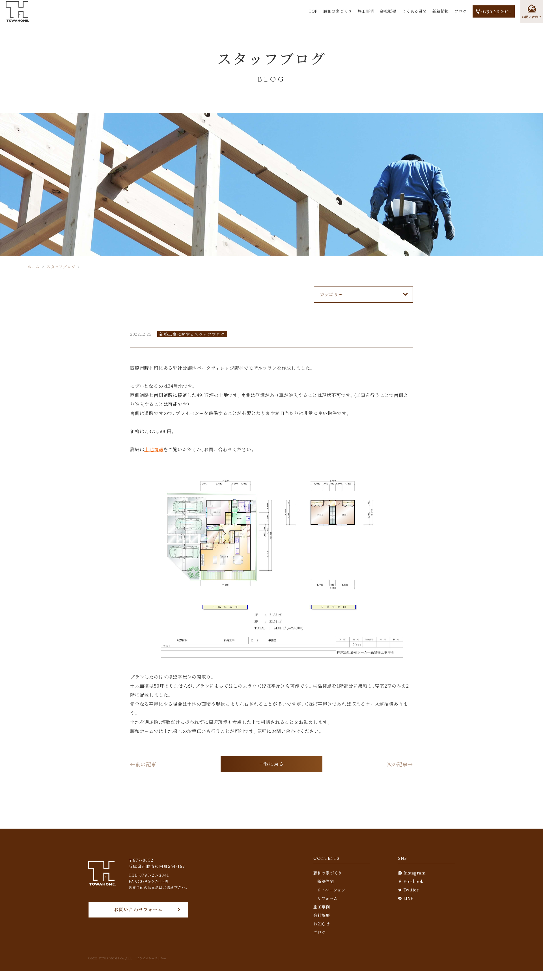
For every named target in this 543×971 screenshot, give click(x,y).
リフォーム (327, 898)
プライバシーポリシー (151, 958)
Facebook (414, 881)
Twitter (411, 890)
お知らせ (321, 924)
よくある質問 (414, 11)
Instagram (415, 873)
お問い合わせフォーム (138, 909)
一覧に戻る (271, 764)
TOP (313, 11)
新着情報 (440, 11)
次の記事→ (400, 764)
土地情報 (153, 449)
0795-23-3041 (496, 11)
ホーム (33, 267)
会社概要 (388, 11)
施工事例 (366, 11)
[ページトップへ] (530, 958)
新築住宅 (325, 881)
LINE (408, 898)
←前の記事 (143, 764)
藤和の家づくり (337, 11)
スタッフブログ (60, 267)
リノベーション (331, 890)
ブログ (460, 11)
